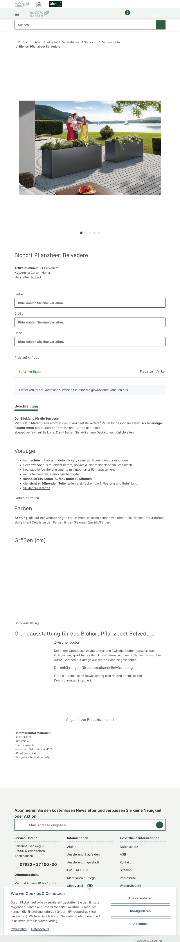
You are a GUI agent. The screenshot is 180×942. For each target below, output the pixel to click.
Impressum (19, 929)
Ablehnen (140, 923)
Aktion (71, 846)
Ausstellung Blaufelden (83, 854)
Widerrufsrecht (130, 885)
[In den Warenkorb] (18, 69)
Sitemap (126, 870)
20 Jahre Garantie (36, 488)
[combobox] (90, 303)
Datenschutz (40, 929)
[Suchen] (161, 24)
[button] (112, 15)
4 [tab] (94, 232)
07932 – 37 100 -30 (38, 864)
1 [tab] (81, 232)
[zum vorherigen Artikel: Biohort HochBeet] (151, 55)
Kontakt (125, 862)
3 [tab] (90, 232)
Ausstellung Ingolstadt (83, 862)
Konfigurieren (140, 911)
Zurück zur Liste (29, 42)
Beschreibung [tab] (26, 406)
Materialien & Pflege (81, 878)
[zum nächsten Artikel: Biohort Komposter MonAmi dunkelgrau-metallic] (161, 55)
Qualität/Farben (99, 522)
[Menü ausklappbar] (17, 13)
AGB (123, 854)
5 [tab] (98, 232)
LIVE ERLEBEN (77, 870)
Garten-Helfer (40, 272)
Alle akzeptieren (140, 898)
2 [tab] (85, 232)
